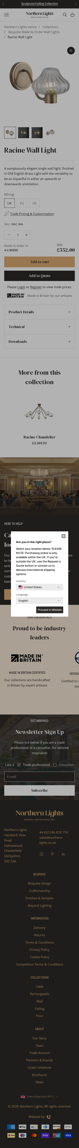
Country (21, 581)
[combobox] (30, 587)
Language (22, 594)
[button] (63, 536)
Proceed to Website (50, 609)
